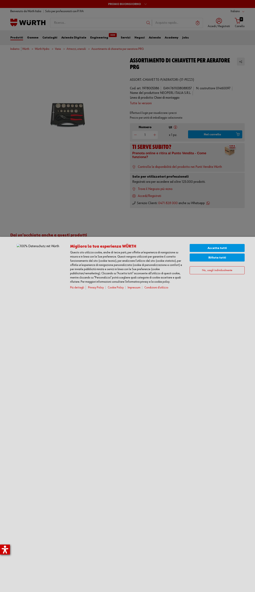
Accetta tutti (217, 248)
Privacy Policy (96, 287)
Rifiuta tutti (217, 257)
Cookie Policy (116, 287)
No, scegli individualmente (217, 270)
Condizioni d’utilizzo (156, 287)
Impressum (134, 287)
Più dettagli (77, 287)
